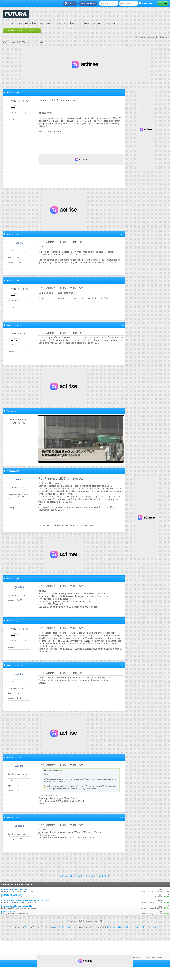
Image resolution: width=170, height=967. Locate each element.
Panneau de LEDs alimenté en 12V (16, 906)
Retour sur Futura (88, 3)
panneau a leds (8, 911)
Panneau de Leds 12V (11, 895)
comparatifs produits (62, 927)
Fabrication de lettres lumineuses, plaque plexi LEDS (25, 900)
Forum (12, 23)
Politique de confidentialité (139, 957)
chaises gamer (152, 927)
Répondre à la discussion (22, 30)
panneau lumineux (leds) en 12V (16, 889)
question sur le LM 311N (101, 876)
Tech (27, 927)
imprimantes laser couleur (119, 927)
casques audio (138, 927)
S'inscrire (70, 3)
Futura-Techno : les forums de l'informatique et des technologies (46, 23)
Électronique (84, 23)
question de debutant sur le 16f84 (73, 876)
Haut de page (157, 957)
